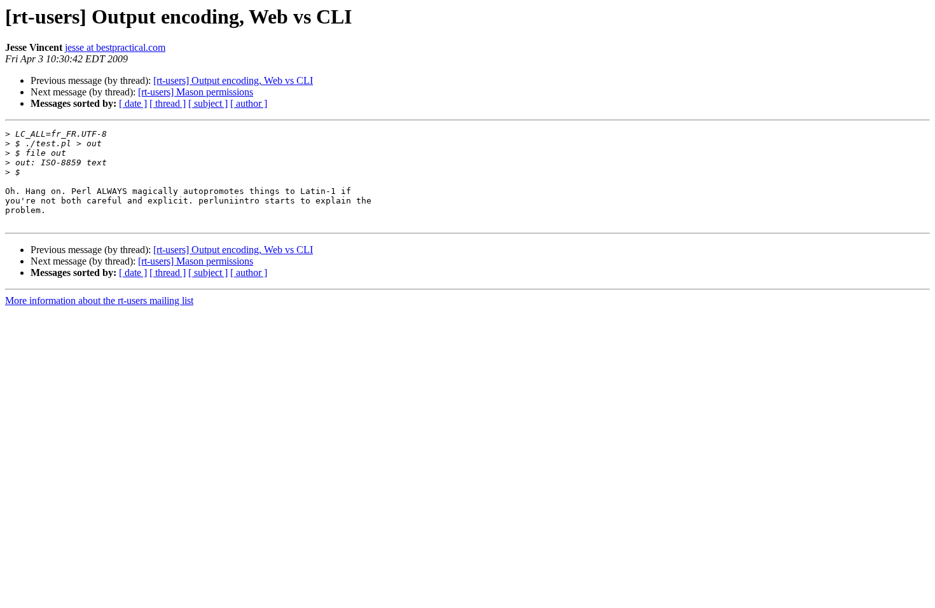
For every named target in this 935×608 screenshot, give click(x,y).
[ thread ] (167, 103)
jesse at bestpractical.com (115, 47)
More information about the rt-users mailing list (99, 300)
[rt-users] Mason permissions (195, 91)
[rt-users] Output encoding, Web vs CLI (233, 80)
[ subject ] (208, 103)
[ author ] (248, 103)
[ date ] (133, 103)
